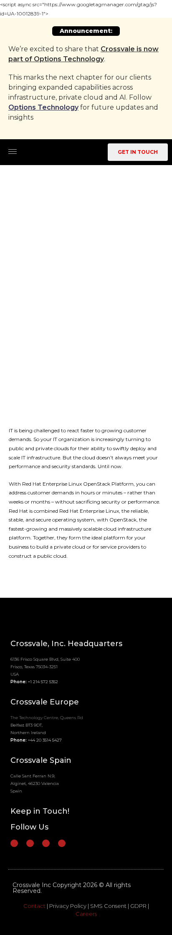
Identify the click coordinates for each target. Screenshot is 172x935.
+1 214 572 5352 (43, 681)
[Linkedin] (30, 843)
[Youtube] (62, 843)
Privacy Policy (67, 905)
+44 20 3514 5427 (45, 740)
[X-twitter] (46, 843)
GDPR (138, 905)
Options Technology (43, 107)
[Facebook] (14, 843)
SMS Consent (108, 905)
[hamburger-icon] (12, 151)
